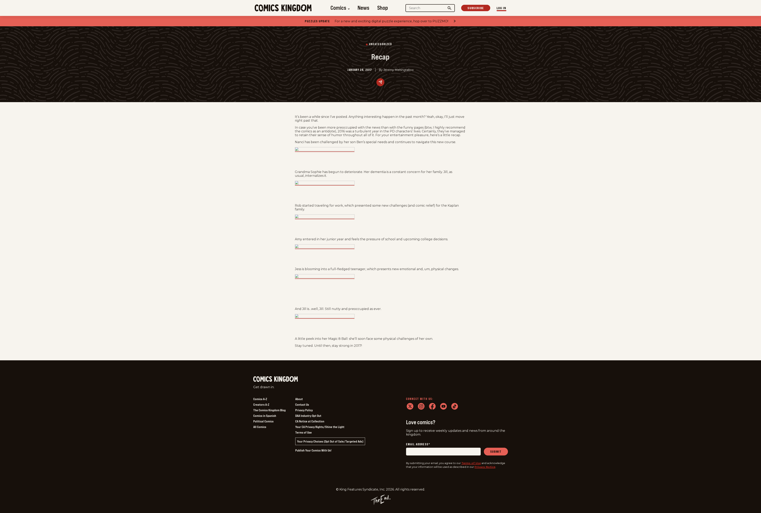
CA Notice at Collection (309, 421)
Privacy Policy (304, 410)
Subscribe (476, 8)
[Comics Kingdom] (275, 379)
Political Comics (263, 421)
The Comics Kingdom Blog (269, 410)
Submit (496, 451)
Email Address (418, 444)
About (299, 399)
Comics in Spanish (264, 416)
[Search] (449, 8)
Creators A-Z (261, 404)
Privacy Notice (485, 466)
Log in (501, 8)
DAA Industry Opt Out (308, 416)
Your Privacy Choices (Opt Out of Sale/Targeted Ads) (330, 441)
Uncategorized (380, 44)
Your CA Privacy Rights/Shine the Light (319, 427)
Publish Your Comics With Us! (313, 450)
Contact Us (302, 404)
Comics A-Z (260, 399)
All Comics (259, 427)
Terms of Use (303, 432)
